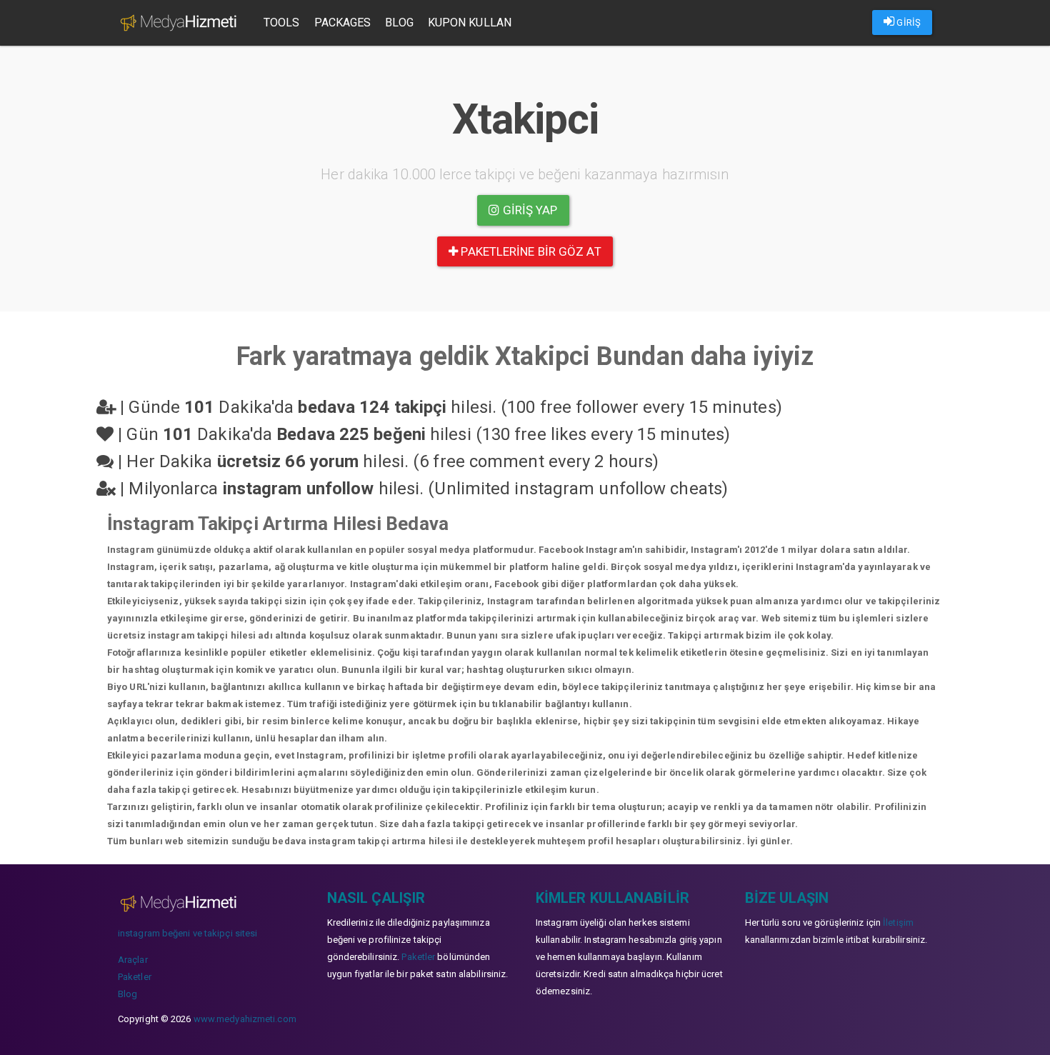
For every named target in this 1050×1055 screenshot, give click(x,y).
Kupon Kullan (469, 22)
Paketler (134, 976)
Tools (282, 22)
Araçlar (133, 959)
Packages (342, 22)
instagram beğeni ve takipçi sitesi (187, 933)
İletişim (898, 922)
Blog (399, 22)
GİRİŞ (907, 22)
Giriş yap (529, 210)
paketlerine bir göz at (529, 251)
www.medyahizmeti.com (245, 1019)
